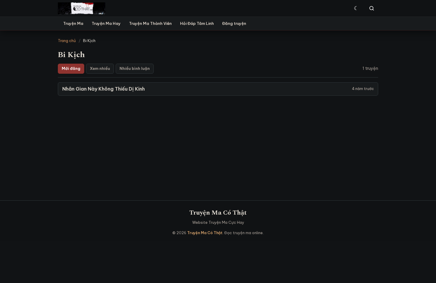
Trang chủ (67, 40)
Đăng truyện (234, 23)
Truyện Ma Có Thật (218, 213)
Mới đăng (71, 68)
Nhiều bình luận (135, 68)
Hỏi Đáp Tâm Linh (197, 23)
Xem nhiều (100, 68)
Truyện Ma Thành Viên (150, 23)
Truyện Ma (73, 23)
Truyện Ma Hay (106, 23)
